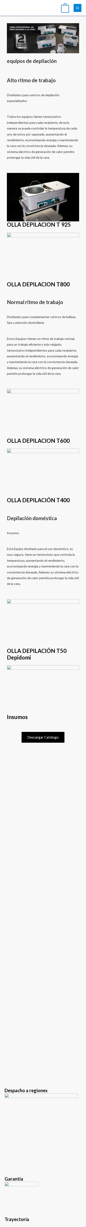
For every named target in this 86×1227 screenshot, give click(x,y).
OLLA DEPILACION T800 (38, 284)
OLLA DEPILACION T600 (38, 440)
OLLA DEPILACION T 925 (39, 224)
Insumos (17, 717)
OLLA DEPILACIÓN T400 (38, 500)
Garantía (14, 1179)
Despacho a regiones (26, 1090)
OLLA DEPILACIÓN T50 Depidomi (37, 654)
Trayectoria (17, 1219)
